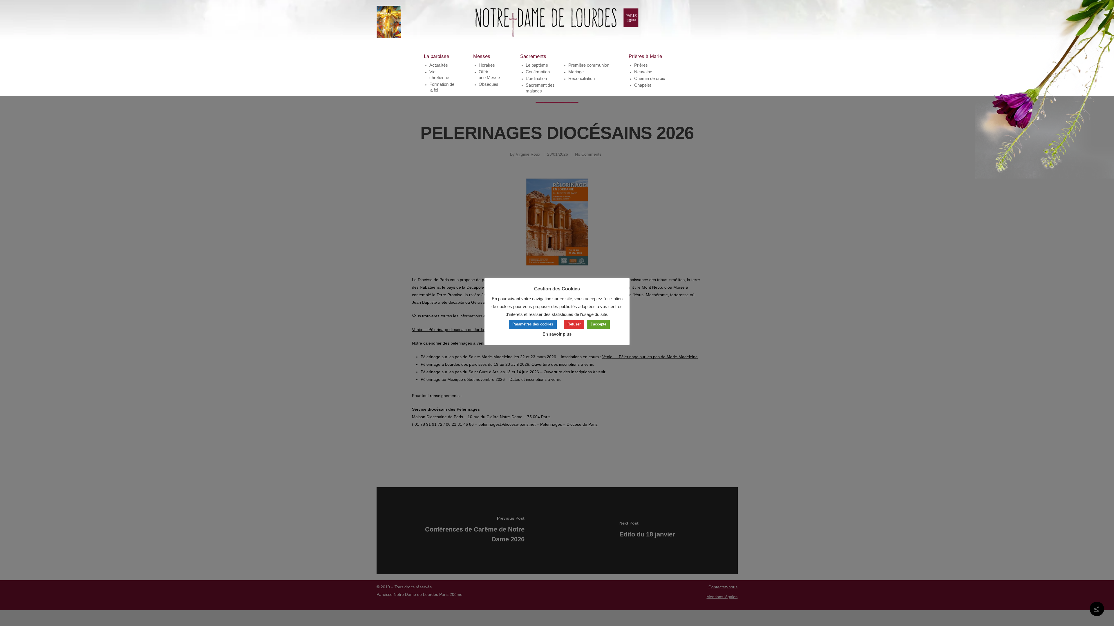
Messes (481, 56)
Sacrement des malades (540, 88)
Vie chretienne (439, 74)
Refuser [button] (573, 324)
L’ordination (536, 78)
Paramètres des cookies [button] (532, 324)
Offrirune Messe (489, 74)
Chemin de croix (649, 78)
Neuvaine (643, 71)
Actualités (438, 65)
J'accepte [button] (598, 324)
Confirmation (538, 71)
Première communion (588, 65)
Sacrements (533, 56)
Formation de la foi (441, 87)
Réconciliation (581, 78)
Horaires (487, 65)
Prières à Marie (645, 56)
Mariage (576, 71)
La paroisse (436, 56)
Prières (641, 65)
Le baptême (537, 65)
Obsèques (488, 84)
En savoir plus (557, 334)
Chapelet (642, 85)
